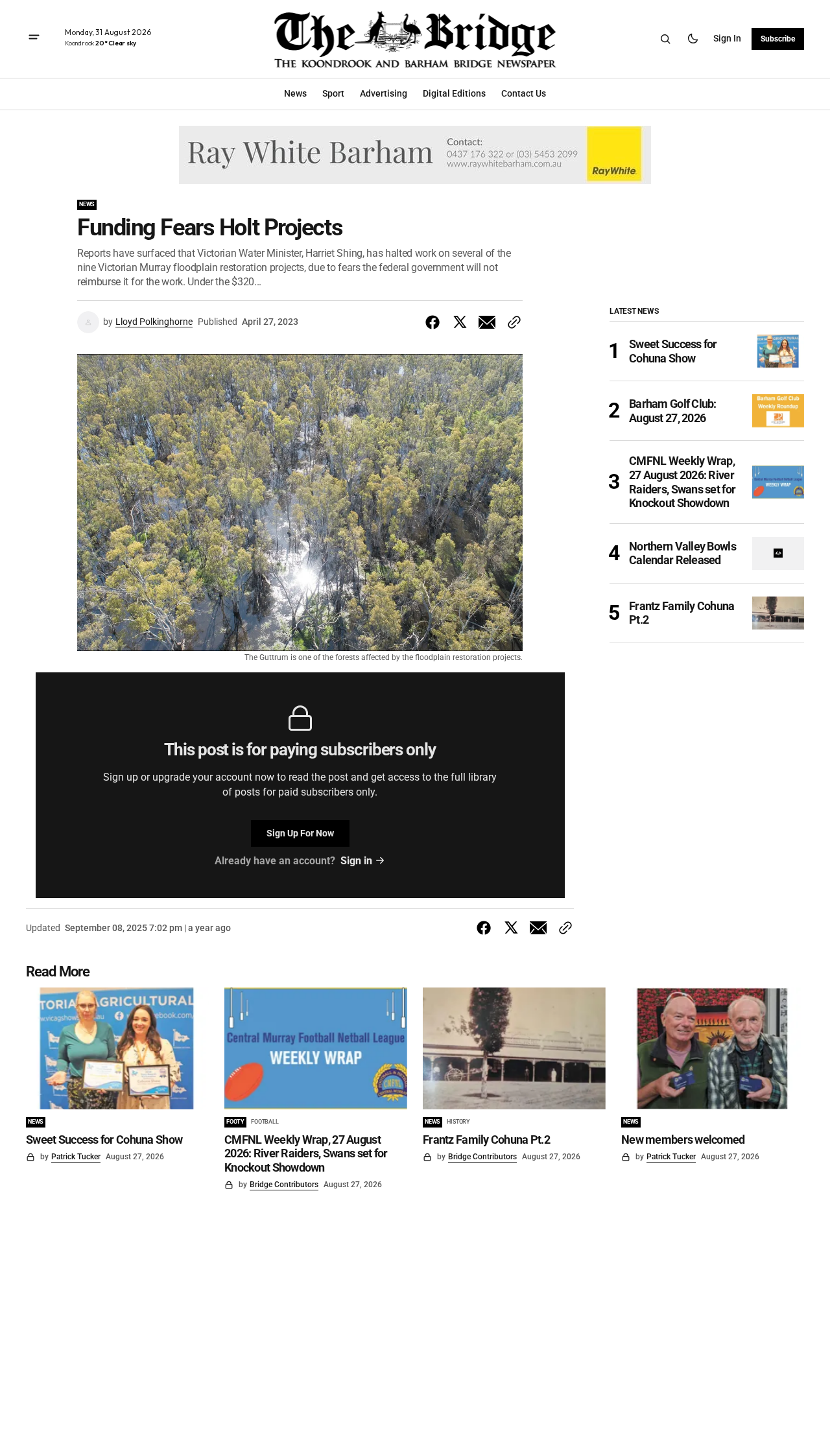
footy (235, 1121)
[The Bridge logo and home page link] (415, 39)
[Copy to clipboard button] (512, 322)
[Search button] (665, 39)
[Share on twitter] (459, 322)
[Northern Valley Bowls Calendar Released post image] (778, 553)
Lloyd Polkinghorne (154, 321)
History (458, 1121)
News (87, 204)
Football (265, 1121)
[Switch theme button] (692, 39)
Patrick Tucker (76, 1156)
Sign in (727, 38)
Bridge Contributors (284, 1184)
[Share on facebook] (435, 322)
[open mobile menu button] (34, 38)
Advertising (383, 93)
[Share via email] (487, 322)
